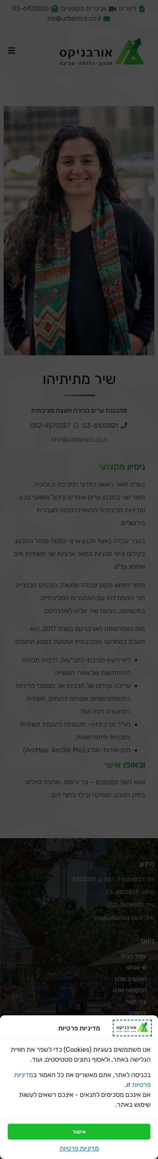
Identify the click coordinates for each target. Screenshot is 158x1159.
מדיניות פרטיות (79, 1148)
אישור (79, 1131)
